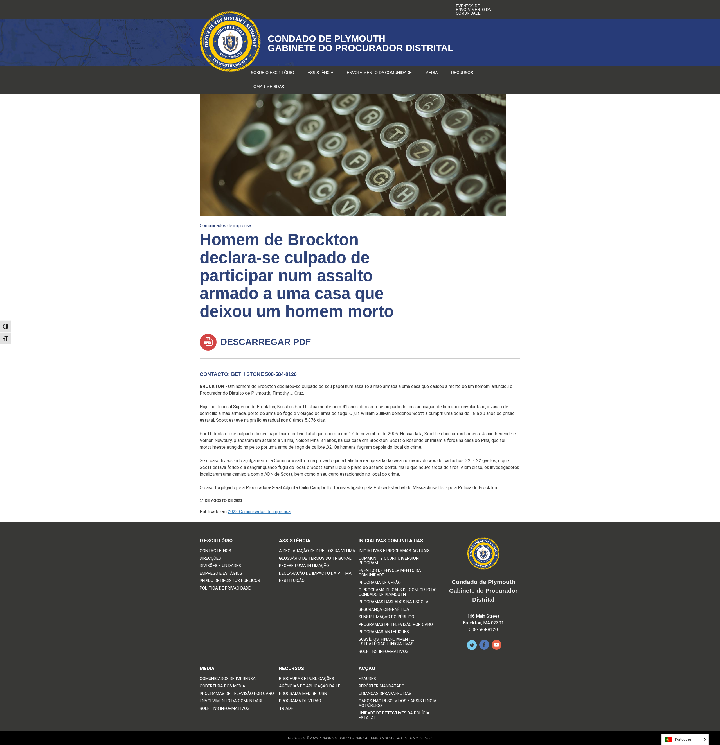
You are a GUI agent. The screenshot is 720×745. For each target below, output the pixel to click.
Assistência (320, 72)
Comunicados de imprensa (225, 225)
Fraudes (367, 678)
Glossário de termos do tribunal (315, 558)
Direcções (210, 558)
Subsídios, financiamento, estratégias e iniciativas (386, 641)
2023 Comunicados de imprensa (259, 511)
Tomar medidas (267, 86)
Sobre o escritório (272, 72)
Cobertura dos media (222, 686)
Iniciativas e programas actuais (394, 550)
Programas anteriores (384, 631)
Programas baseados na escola (394, 602)
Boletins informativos (383, 651)
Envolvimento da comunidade (379, 72)
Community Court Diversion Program (389, 560)
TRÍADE (286, 708)
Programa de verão (380, 582)
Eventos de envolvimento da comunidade (473, 9)
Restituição (292, 580)
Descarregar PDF (264, 342)
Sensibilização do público (386, 617)
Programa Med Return (303, 693)
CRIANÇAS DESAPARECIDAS (385, 693)
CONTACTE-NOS (215, 550)
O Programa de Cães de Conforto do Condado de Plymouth (398, 592)
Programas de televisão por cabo (396, 624)
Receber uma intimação (304, 565)
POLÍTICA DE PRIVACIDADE (225, 588)
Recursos (462, 72)
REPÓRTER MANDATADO (381, 686)
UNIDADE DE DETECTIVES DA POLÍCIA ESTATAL (394, 715)
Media (431, 72)
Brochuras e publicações (306, 678)
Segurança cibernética (384, 609)
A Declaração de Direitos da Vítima (317, 550)
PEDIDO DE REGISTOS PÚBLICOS (230, 580)
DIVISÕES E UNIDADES (220, 565)
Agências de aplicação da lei (310, 686)
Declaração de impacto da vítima (315, 573)
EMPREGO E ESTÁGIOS (221, 573)
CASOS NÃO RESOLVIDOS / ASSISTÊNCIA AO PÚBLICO (397, 703)
